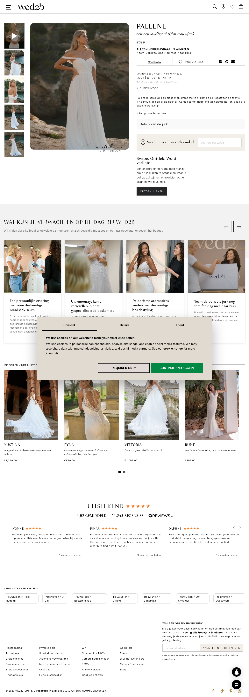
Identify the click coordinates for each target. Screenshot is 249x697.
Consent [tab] (69, 325)
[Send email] (233, 61)
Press (123, 653)
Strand (117, 600)
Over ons (44, 669)
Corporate (126, 647)
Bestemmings (82, 600)
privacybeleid (168, 658)
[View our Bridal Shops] (223, 6)
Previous (41, 90)
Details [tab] (124, 325)
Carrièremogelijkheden (96, 658)
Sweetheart (222, 600)
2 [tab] (124, 472)
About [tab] (179, 325)
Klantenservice (91, 669)
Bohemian (150, 600)
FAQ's (85, 663)
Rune (190, 445)
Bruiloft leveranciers (132, 658)
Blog (123, 669)
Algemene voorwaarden (53, 658)
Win (84, 647)
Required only (124, 367)
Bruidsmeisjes (14, 658)
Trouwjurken (13, 596)
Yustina (12, 445)
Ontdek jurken (151, 191)
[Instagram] (239, 690)
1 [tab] (119, 472)
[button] (234, 527)
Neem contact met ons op (55, 663)
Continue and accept (177, 367)
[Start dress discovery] (236, 672)
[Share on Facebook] (220, 61)
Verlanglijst (232, 6)
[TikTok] (221, 690)
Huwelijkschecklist (50, 674)
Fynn (69, 445)
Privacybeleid (47, 647)
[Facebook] (213, 690)
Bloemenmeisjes (16, 663)
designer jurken (32, 331)
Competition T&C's (93, 653)
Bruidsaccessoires (17, 669)
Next (118, 90)
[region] (125, 542)
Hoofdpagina (14, 647)
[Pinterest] (230, 690)
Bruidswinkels (14, 674)
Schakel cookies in (51, 653)
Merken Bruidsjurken (132, 663)
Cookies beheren (92, 674)
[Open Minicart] (241, 6)
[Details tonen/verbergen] (171, 124)
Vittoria (133, 445)
